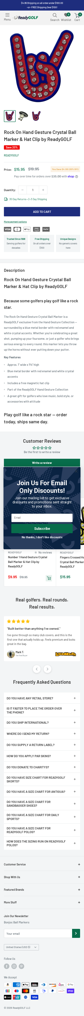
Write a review (42, 462)
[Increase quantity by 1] (43, 190)
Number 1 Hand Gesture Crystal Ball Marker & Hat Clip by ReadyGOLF (27, 561)
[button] (37, 669)
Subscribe (42, 528)
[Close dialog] (76, 471)
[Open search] (55, 15)
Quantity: (10, 190)
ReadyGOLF (11, 155)
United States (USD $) (18, 947)
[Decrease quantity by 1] (22, 190)
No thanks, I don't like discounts (42, 537)
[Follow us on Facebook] (6, 966)
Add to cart (42, 211)
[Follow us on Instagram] (14, 966)
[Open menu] (7, 14)
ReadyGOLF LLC (21, 1007)
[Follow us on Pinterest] (21, 966)
